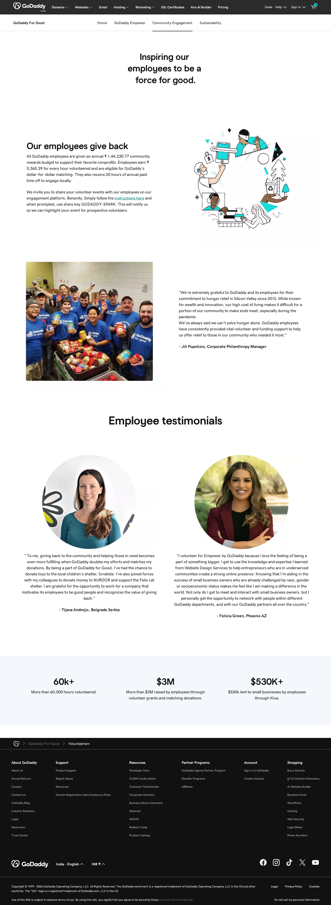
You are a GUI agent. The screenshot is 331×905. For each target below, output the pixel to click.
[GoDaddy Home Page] (30, 864)
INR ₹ (96, 864)
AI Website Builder (299, 786)
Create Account (254, 778)
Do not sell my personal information (297, 899)
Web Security (295, 819)
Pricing (223, 7)
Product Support (66, 770)
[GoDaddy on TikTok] (289, 865)
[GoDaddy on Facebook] (263, 865)
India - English (67, 864)
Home (102, 23)
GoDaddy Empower (129, 23)
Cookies (314, 886)
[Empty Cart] (313, 7)
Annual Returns (21, 778)
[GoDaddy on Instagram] (276, 865)
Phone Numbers (297, 835)
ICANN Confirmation (142, 778)
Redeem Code (138, 827)
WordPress (294, 802)
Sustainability (210, 23)
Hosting (292, 811)
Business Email (296, 794)
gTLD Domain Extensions (303, 778)
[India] (29, 5)
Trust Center (19, 835)
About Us (17, 770)
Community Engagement (172, 23)
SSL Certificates (172, 7)
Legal (14, 819)
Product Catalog (139, 835)
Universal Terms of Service (176, 899)
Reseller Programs (193, 778)
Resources (62, 786)
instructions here (129, 198)
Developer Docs (139, 770)
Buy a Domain (296, 770)
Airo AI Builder (201, 7)
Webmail (135, 811)
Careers (16, 786)
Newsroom (18, 827)
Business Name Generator (146, 802)
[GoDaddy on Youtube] (315, 865)
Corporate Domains (141, 794)
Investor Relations (23, 811)
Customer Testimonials (144, 786)
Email (103, 7)
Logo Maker (295, 827)
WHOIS (134, 819)
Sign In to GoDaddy (256, 770)
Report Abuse (64, 778)
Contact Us (18, 794)
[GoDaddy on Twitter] (302, 865)
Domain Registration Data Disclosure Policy (83, 794)
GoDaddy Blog (20, 802)
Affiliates (187, 786)
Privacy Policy (293, 886)
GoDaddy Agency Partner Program (204, 770)
